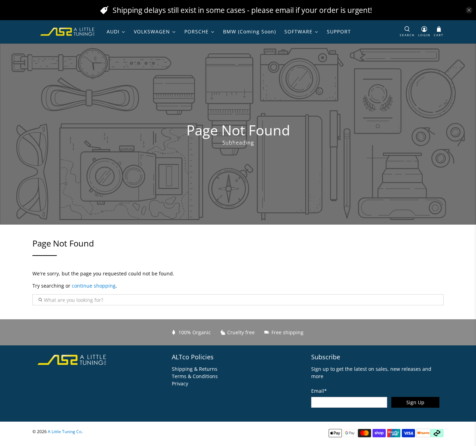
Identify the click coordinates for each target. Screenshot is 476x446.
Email (319, 391)
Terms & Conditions (195, 376)
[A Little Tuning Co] (67, 32)
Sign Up (415, 402)
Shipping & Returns (194, 369)
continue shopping (94, 285)
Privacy (180, 383)
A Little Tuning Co (65, 431)
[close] (469, 10)
